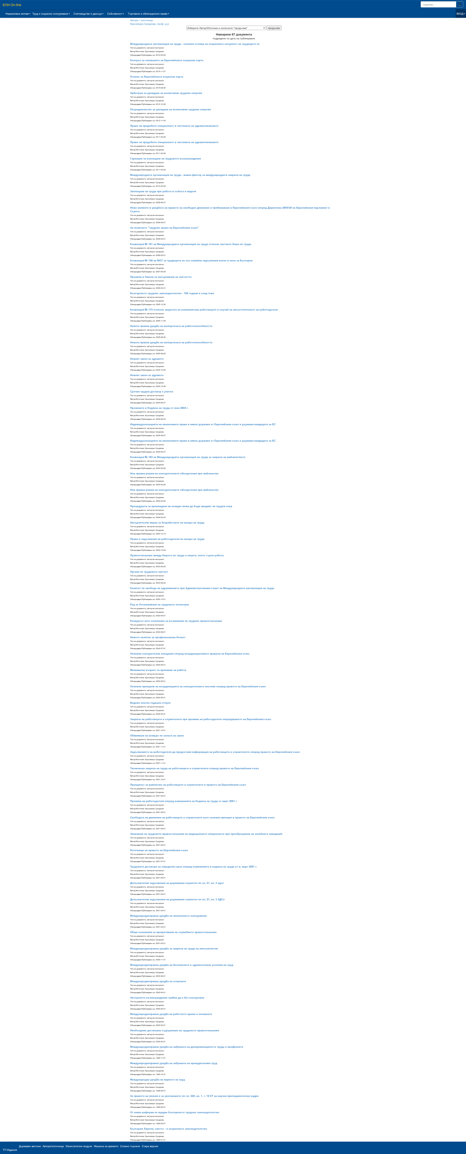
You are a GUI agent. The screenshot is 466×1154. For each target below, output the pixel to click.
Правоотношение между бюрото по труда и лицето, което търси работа (177, 555)
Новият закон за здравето (147, 358)
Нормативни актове (17, 13)
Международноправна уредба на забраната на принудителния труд (173, 1063)
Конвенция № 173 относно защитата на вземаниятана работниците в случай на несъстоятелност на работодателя (204, 309)
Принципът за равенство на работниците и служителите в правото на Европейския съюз (188, 784)
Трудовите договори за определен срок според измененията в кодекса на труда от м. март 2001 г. (193, 866)
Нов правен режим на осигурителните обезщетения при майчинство (174, 473)
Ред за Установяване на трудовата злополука (159, 604)
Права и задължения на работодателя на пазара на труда (167, 539)
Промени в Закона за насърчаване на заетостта (160, 276)
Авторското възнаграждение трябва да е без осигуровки (167, 997)
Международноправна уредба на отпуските (158, 981)
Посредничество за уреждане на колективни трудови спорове (170, 109)
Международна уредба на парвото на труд (157, 1079)
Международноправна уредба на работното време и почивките (171, 1014)
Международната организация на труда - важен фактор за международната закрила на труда (190, 175)
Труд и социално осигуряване (50, 13)
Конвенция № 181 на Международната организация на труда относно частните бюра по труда (190, 244)
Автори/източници (53, 1146)
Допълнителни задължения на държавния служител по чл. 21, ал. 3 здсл (177, 883)
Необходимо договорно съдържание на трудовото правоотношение (174, 1030)
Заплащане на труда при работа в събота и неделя (163, 191)
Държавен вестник (30, 1146)
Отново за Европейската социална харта (156, 76)
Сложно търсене (130, 1146)
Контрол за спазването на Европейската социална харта (166, 60)
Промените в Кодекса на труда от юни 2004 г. (159, 408)
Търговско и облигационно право (147, 13)
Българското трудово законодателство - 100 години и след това (172, 293)
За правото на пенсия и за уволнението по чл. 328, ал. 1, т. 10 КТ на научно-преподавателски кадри (194, 1096)
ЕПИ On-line (12, 4)
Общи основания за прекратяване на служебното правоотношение (173, 932)
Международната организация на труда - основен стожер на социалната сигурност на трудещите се (195, 44)
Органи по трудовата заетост (149, 571)
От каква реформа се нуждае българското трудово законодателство (174, 1112)
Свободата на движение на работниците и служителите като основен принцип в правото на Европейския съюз (202, 817)
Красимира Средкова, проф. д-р (149, 23)
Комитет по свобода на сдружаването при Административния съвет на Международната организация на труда (202, 588)
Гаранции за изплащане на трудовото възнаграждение (165, 158)
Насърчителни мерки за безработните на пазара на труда (167, 522)
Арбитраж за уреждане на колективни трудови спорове (166, 93)
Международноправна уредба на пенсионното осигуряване (168, 915)
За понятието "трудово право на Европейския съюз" (164, 227)
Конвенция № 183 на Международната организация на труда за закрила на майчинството (187, 457)
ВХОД (460, 13)
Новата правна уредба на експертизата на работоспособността (171, 326)
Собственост (114, 13)
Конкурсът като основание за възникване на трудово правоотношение (176, 621)
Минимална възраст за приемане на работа (158, 670)
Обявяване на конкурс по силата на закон (157, 735)
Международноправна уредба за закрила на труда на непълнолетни (174, 948)
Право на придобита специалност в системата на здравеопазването (174, 125)
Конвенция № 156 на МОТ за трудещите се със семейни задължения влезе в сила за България (191, 260)
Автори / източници (141, 20)
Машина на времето (106, 1146)
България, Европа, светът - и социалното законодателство (168, 1128)
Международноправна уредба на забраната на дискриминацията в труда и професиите (186, 1046)
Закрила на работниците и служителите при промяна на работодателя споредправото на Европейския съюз (200, 719)
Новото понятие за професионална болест (157, 637)
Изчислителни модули (79, 1146)
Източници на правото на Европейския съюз (159, 850)
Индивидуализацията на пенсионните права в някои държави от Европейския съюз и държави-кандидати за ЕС (203, 424)
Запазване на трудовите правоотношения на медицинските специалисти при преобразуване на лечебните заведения (206, 833)
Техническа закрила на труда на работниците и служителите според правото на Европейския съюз (194, 768)
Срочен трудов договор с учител (151, 391)
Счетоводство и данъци (88, 13)
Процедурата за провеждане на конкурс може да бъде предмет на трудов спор (181, 506)
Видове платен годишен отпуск (150, 702)
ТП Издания (10, 1149)
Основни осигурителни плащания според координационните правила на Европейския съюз (189, 653)
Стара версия (150, 1146)
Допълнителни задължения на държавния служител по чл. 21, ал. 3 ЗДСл (177, 899)
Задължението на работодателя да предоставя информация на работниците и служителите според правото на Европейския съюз (215, 752)
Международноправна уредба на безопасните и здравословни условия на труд (181, 965)
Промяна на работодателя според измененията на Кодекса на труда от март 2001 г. (184, 801)
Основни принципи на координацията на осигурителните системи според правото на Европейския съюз (198, 686)
